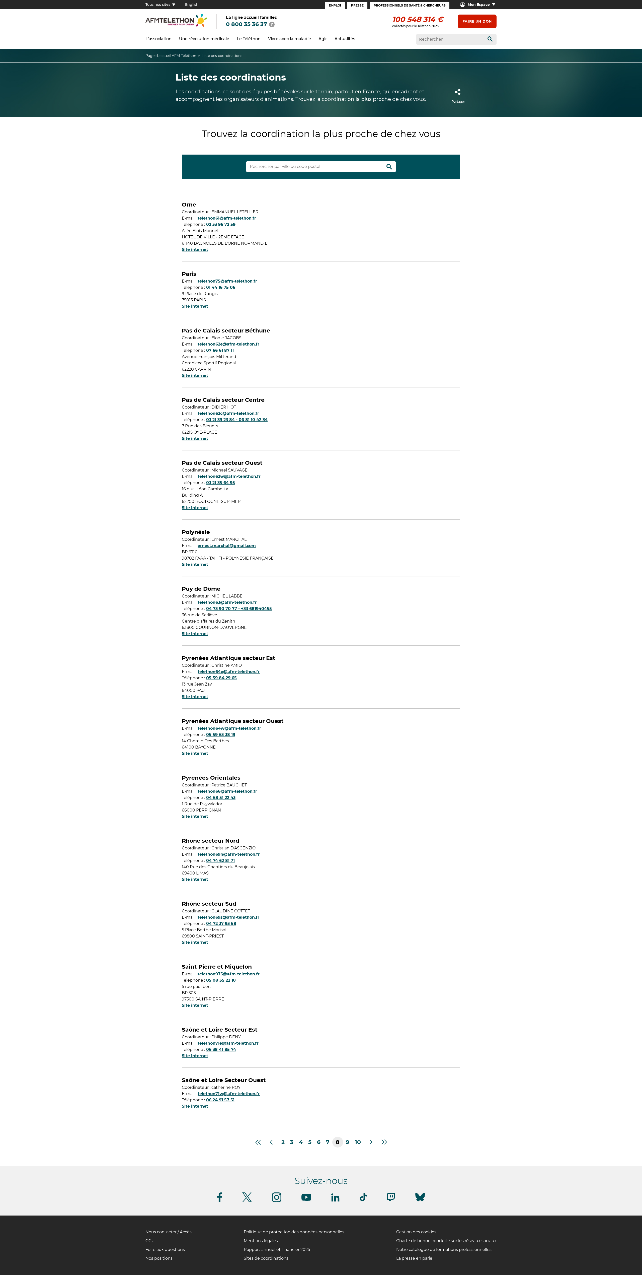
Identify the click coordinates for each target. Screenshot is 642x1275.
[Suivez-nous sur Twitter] (247, 1201)
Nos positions (159, 1258)
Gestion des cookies (416, 1232)
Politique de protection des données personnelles (294, 1232)
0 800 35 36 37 (246, 24)
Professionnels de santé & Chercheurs (410, 5)
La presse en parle (414, 1258)
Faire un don (477, 21)
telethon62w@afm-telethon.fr (229, 476)
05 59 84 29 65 (221, 678)
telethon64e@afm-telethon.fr (229, 671)
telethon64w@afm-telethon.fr (229, 728)
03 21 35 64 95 (220, 482)
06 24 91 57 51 (220, 1100)
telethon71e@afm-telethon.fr (228, 1043)
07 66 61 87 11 (220, 350)
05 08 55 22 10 (221, 980)
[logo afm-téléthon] (176, 26)
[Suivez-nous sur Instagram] (276, 1201)
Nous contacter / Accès (168, 1232)
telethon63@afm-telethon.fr (227, 602)
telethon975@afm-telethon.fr (229, 974)
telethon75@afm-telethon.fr (227, 281)
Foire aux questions (165, 1249)
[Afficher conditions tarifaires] (272, 24)
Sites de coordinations (266, 1258)
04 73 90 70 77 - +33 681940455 (239, 608)
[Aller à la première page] (258, 1142)
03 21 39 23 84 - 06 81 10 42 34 (237, 419)
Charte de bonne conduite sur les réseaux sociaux (446, 1240)
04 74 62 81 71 (220, 860)
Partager (458, 101)
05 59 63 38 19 (220, 734)
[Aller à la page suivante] (371, 1142)
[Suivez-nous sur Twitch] (391, 1200)
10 (358, 1142)
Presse (357, 5)
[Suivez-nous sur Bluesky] (420, 1201)
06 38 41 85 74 (221, 1049)
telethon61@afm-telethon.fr (227, 218)
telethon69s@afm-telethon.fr (228, 917)
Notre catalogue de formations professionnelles (444, 1249)
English (192, 4)
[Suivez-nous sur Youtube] (306, 1199)
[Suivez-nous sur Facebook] (219, 1201)
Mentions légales (261, 1240)
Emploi (335, 5)
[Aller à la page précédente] (271, 1142)
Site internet (195, 249)
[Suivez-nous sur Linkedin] (335, 1200)
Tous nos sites (158, 4)
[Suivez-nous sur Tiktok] (363, 1200)
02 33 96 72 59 (220, 224)
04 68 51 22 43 (220, 797)
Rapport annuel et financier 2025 (277, 1249)
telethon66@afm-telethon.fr (227, 791)
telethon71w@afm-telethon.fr (229, 1093)
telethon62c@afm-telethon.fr (228, 413)
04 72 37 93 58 (221, 923)
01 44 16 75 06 (220, 287)
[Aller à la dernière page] (384, 1142)
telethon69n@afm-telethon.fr (229, 854)
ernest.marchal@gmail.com (227, 545)
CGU (150, 1240)
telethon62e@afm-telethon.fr (228, 344)
